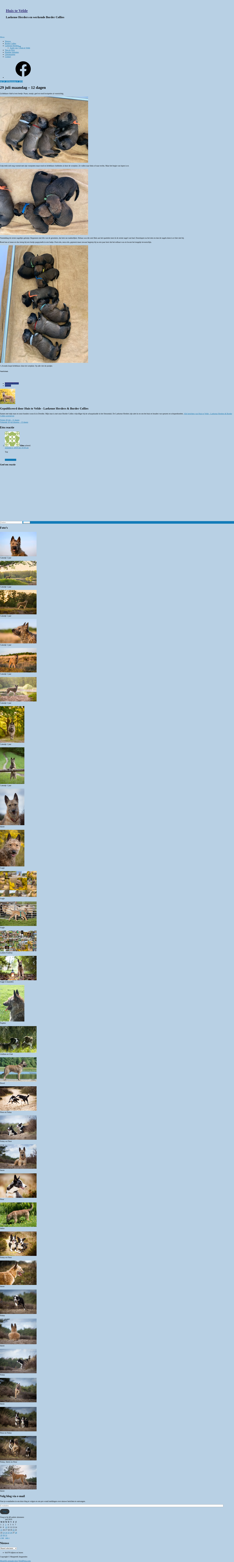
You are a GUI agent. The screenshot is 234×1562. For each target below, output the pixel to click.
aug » (7, 1538)
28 (16, 1533)
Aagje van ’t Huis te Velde (20, 48)
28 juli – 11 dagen (9, 420)
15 (1, 1530)
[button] (117, 545)
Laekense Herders (12, 46)
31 (6, 1535)
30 (4, 1535)
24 (6, 1533)
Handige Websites (12, 52)
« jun (2, 1538)
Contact (8, 57)
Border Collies (10, 43)
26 (11, 1533)
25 (9, 1533)
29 (1, 1535)
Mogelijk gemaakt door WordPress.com (15, 1561)
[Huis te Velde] (23, 77)
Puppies (8, 386)
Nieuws (8, 41)
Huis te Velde (17, 10)
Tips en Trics (10, 50)
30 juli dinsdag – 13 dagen (14, 422)
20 (14, 1530)
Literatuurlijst (10, 54)
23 (4, 1533)
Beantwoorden (10, 460)
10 (6, 1527)
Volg (4, 1512)
